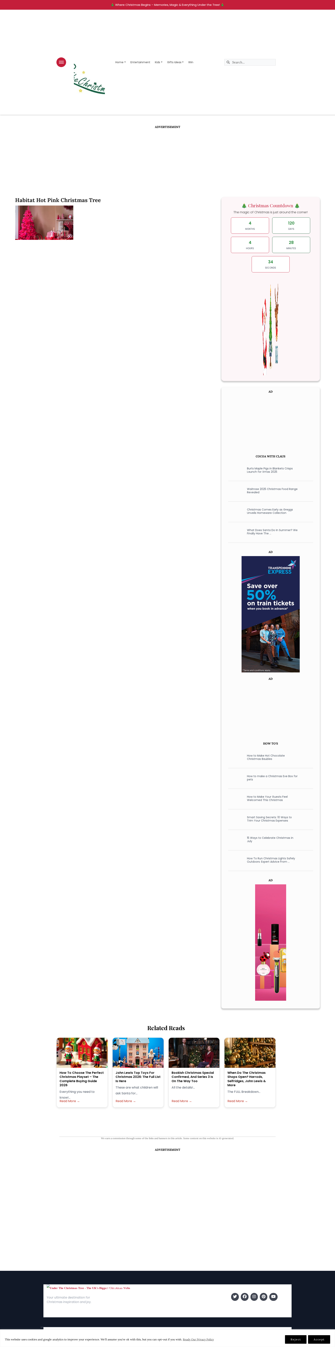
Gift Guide (175, 1308)
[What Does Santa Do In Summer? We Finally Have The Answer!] (235, 532)
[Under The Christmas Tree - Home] (88, 1287)
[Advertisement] (167, 158)
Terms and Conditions (122, 1314)
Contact (112, 1303)
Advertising (114, 1308)
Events (173, 1314)
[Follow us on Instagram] (254, 1297)
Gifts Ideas (174, 62)
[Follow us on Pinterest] (263, 1297)
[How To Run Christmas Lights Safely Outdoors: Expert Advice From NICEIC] (235, 860)
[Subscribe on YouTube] (273, 1297)
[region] (167, 1338)
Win (190, 62)
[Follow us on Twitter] (235, 1297)
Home (119, 62)
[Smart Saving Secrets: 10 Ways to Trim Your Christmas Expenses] (235, 819)
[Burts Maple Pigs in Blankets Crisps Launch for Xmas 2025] (235, 470)
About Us (112, 1297)
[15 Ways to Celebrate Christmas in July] (235, 839)
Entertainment (140, 62)
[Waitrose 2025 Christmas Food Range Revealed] (235, 491)
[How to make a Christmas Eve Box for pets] (235, 778)
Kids (157, 62)
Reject (296, 1339)
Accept (319, 1339)
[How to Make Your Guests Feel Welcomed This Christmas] (235, 798)
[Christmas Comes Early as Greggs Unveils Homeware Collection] (235, 511)
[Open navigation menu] (61, 62)
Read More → (70, 1101)
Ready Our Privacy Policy (198, 1339)
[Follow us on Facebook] (245, 1297)
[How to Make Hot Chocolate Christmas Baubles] (235, 757)
